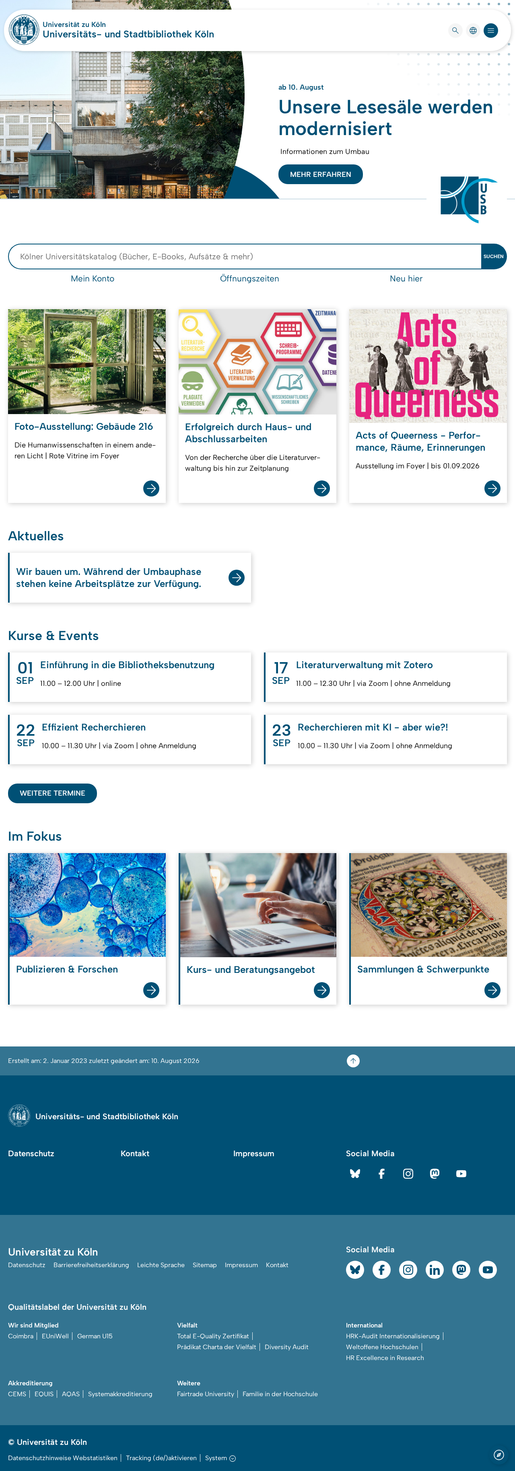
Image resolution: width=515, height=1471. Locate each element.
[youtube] (461, 1174)
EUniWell (55, 1336)
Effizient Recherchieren (94, 727)
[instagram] (408, 1174)
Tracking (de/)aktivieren (161, 1458)
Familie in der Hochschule (280, 1394)
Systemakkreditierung (120, 1394)
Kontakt (135, 1153)
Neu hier (406, 278)
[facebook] (382, 1174)
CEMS (17, 1394)
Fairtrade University (205, 1394)
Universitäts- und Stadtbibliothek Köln (128, 34)
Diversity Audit (287, 1347)
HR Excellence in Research (385, 1358)
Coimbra (20, 1336)
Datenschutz (31, 1153)
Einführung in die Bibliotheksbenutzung (127, 665)
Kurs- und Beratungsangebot (251, 969)
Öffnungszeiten (249, 278)
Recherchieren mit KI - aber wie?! (373, 727)
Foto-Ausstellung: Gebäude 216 (83, 426)
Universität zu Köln (98, 24)
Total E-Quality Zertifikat (213, 1336)
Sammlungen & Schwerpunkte (423, 969)
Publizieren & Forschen (67, 969)
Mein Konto (92, 278)
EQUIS (44, 1394)
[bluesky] (355, 1174)
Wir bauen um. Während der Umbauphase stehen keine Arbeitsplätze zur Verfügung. (108, 577)
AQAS (71, 1394)
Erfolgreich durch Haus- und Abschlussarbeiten (248, 433)
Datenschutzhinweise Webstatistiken (62, 1458)
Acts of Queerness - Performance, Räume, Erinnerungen (420, 441)
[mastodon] (435, 1174)
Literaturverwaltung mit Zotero (364, 665)
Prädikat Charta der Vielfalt (216, 1347)
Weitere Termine (52, 793)
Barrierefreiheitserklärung (91, 1265)
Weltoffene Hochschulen (382, 1347)
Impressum (253, 1153)
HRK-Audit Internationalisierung (393, 1336)
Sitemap (205, 1265)
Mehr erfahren (320, 174)
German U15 (95, 1336)
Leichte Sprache (161, 1265)
